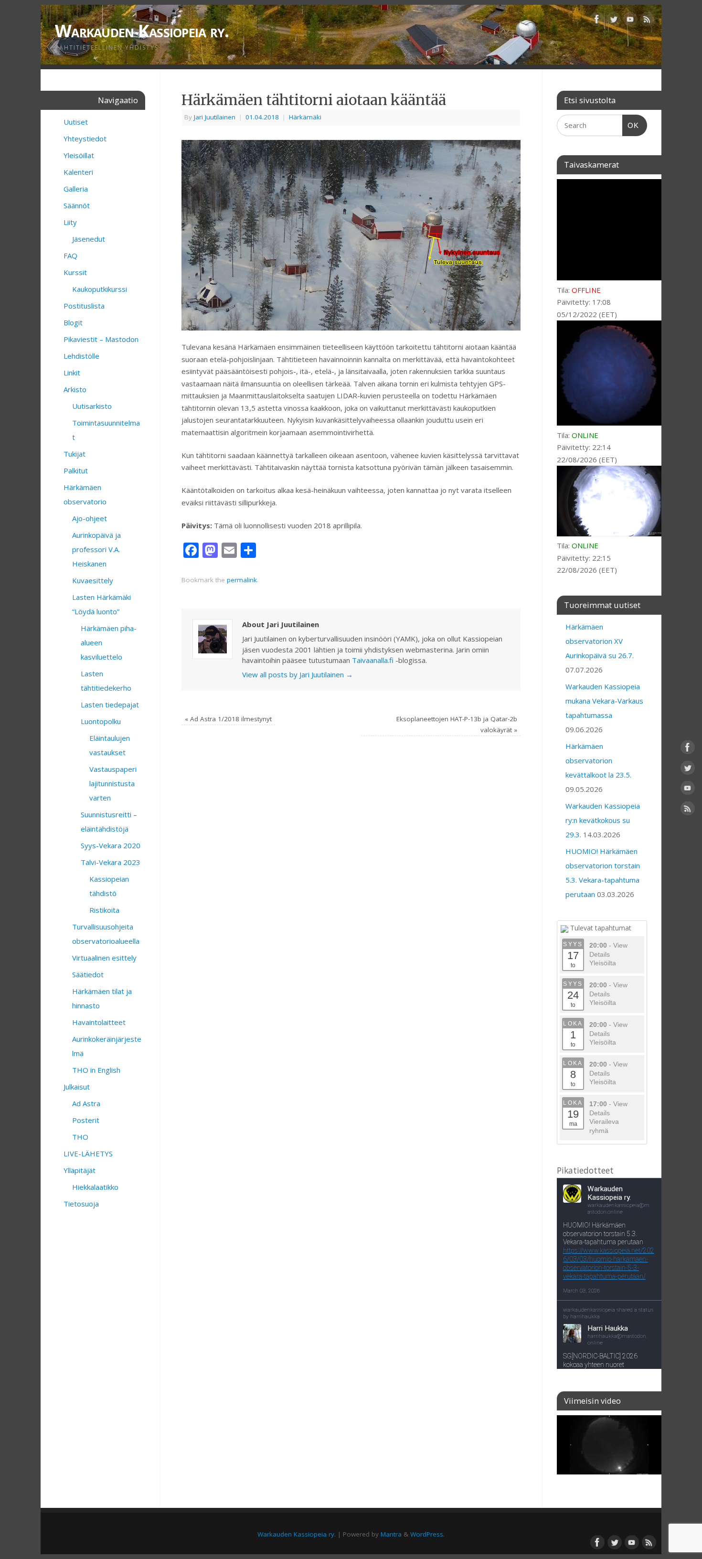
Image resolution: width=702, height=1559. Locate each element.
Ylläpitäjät (80, 1170)
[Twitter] (613, 21)
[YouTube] (630, 21)
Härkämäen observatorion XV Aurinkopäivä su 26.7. (599, 641)
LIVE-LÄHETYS (88, 1153)
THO (80, 1137)
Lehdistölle (81, 356)
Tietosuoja (81, 1203)
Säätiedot (88, 974)
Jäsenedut (88, 239)
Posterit (85, 1120)
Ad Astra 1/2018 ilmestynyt (228, 719)
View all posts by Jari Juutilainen (297, 674)
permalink (242, 580)
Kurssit (75, 272)
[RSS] (647, 21)
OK (630, 125)
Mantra (391, 1534)
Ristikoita (104, 910)
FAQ (70, 255)
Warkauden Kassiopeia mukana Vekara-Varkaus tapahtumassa (604, 701)
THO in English (96, 1070)
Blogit (73, 322)
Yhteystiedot (85, 138)
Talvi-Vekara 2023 (110, 862)
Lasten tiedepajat (110, 704)
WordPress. (427, 1534)
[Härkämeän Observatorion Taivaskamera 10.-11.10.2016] (609, 1444)
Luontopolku (101, 721)
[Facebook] (597, 21)
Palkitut (76, 470)
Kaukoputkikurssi (99, 289)
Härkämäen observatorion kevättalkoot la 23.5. (598, 760)
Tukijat (74, 454)
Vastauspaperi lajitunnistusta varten (113, 783)
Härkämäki (305, 117)
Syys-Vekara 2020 (110, 845)
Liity (70, 222)
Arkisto (75, 389)
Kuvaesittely (92, 580)
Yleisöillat (79, 155)
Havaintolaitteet (99, 1022)
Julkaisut (77, 1086)
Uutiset (76, 122)
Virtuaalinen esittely (104, 957)
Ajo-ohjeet (89, 518)
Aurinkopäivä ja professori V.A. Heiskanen (96, 549)
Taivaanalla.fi (373, 660)
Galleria (76, 188)
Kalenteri (78, 172)
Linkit (72, 372)
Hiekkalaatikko (95, 1187)
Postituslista (84, 305)
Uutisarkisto (92, 406)
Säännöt (77, 205)
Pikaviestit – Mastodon (101, 339)
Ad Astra (86, 1103)
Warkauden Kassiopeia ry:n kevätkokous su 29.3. (602, 820)
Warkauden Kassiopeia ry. (142, 31)
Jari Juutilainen (214, 117)
